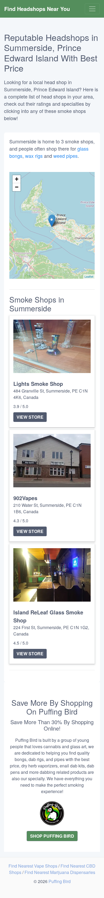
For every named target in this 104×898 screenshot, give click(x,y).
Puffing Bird (60, 881)
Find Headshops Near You (37, 9)
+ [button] (16, 179)
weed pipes (65, 155)
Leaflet (89, 276)
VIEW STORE (30, 417)
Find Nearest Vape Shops (33, 866)
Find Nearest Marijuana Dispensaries (60, 872)
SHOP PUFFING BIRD (52, 836)
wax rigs (34, 155)
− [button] (16, 187)
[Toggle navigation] (92, 8)
